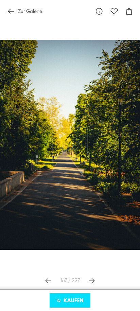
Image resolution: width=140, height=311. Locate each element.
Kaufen (73, 300)
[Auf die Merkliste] (114, 11)
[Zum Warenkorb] (129, 11)
